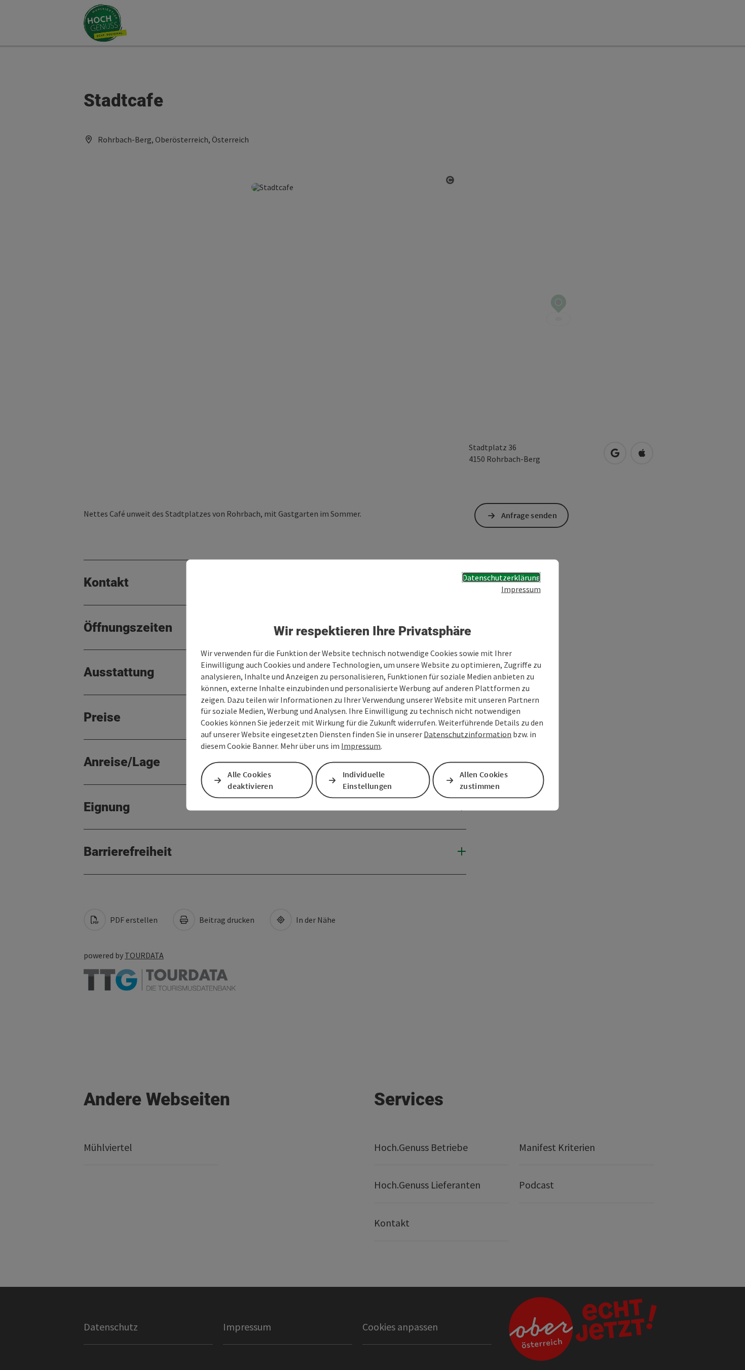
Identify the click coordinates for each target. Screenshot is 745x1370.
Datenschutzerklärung (501, 577)
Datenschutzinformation (467, 734)
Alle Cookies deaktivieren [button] (250, 780)
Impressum (521, 589)
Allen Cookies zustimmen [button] (484, 780)
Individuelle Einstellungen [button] (367, 780)
